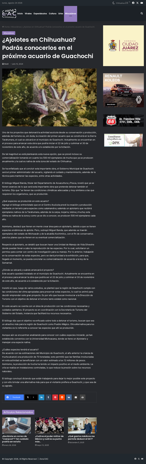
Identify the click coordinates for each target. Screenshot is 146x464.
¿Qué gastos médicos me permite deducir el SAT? (81, 437)
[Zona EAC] (9, 13)
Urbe (60, 13)
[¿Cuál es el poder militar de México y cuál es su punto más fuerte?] (49, 425)
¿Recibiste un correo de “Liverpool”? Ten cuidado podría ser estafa (15, 439)
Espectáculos (40, 13)
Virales (28, 13)
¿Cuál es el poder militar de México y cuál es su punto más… (49, 439)
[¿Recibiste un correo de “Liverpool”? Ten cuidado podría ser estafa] (16, 425)
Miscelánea (70, 13)
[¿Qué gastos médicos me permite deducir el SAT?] (82, 425)
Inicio (20, 13)
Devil (6, 64)
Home (7, 27)
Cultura (52, 13)
